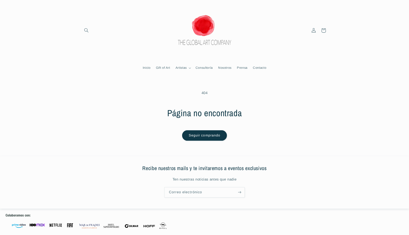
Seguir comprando (204, 135)
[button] (86, 30)
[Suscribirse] (240, 192)
